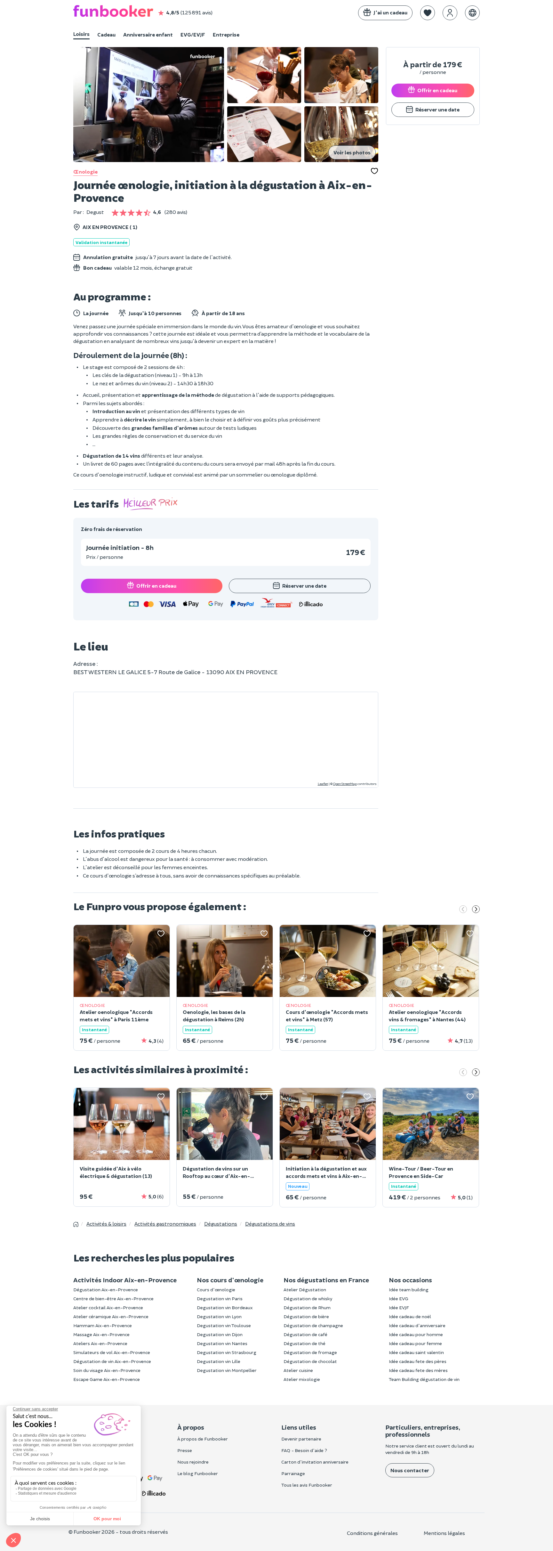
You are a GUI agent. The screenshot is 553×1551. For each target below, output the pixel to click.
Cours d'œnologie (216, 1289)
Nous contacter (409, 1470)
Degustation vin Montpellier (227, 1370)
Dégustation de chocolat (310, 1361)
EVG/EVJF (192, 34)
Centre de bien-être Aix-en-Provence (113, 1298)
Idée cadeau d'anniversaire (417, 1325)
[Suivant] (476, 910)
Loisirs (81, 34)
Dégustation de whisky (308, 1298)
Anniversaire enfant (148, 34)
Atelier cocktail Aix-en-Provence (108, 1307)
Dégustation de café (305, 1334)
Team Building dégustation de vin (424, 1379)
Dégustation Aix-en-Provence (105, 1289)
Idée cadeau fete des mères (418, 1370)
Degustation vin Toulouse (224, 1325)
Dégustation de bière (306, 1316)
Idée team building (409, 1289)
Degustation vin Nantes (222, 1343)
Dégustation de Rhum (307, 1307)
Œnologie (85, 171)
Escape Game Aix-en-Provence (106, 1379)
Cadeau (106, 34)
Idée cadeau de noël (410, 1316)
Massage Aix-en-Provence (101, 1334)
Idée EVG (398, 1298)
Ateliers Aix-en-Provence (100, 1343)
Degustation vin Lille (218, 1361)
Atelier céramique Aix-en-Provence (110, 1316)
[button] (427, 12)
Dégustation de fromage (310, 1352)
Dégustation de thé (304, 1343)
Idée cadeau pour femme (415, 1343)
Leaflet (323, 784)
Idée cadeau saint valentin (416, 1352)
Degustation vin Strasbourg (226, 1352)
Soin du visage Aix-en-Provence (106, 1370)
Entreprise (226, 34)
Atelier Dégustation (305, 1289)
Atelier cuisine (298, 1370)
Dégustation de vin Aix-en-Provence (112, 1361)
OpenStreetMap (345, 784)
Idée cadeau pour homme (416, 1334)
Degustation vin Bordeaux (225, 1307)
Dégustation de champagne (313, 1325)
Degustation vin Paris (220, 1298)
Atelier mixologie (302, 1379)
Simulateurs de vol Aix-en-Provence (111, 1352)
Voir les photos (352, 152)
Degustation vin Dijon (220, 1334)
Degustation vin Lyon (219, 1316)
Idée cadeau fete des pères (417, 1361)
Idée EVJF (399, 1307)
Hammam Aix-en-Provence (102, 1325)
